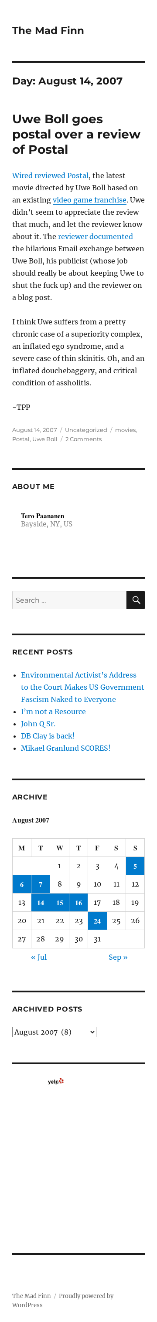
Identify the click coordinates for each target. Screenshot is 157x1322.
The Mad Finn (48, 30)
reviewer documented (95, 236)
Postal (21, 438)
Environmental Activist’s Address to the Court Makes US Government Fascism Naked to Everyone (82, 687)
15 (59, 902)
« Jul (39, 957)
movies (125, 429)
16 (78, 902)
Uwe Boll (45, 438)
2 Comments (83, 438)
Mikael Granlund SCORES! (66, 748)
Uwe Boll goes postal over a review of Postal (76, 134)
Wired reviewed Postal (50, 175)
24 (97, 921)
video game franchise (89, 200)
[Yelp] (55, 1081)
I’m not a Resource (53, 711)
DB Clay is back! (48, 736)
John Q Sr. (38, 723)
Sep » (118, 957)
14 (40, 902)
